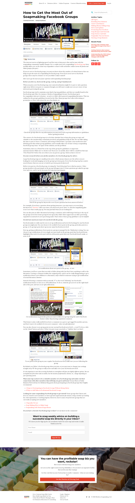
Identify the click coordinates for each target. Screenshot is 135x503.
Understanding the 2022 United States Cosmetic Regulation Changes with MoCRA (100, 56)
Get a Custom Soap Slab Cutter (42, 494)
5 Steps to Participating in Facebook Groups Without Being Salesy (47, 388)
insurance (35, 207)
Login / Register (65, 494)
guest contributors (97, 23)
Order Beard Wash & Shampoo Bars (44, 498)
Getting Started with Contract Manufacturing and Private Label (101, 50)
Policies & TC (64, 496)
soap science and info (98, 34)
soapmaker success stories (100, 36)
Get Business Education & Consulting (44, 499)
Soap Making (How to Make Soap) (37, 405)
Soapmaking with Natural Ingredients (38, 407)
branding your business (99, 21)
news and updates (97, 28)
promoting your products (29, 20)
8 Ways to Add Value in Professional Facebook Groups (43, 390)
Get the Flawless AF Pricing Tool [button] (67, 479)
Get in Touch (64, 499)
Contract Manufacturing (78, 3)
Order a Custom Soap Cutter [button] (96, 3)
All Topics (94, 19)
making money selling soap (100, 26)
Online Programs (64, 3)
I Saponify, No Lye (32, 403)
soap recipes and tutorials (100, 32)
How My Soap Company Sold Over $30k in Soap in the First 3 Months (100, 46)
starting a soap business (41, 20)
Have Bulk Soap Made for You (42, 496)
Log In (109, 3)
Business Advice (52, 3)
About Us (63, 498)
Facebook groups (80, 64)
